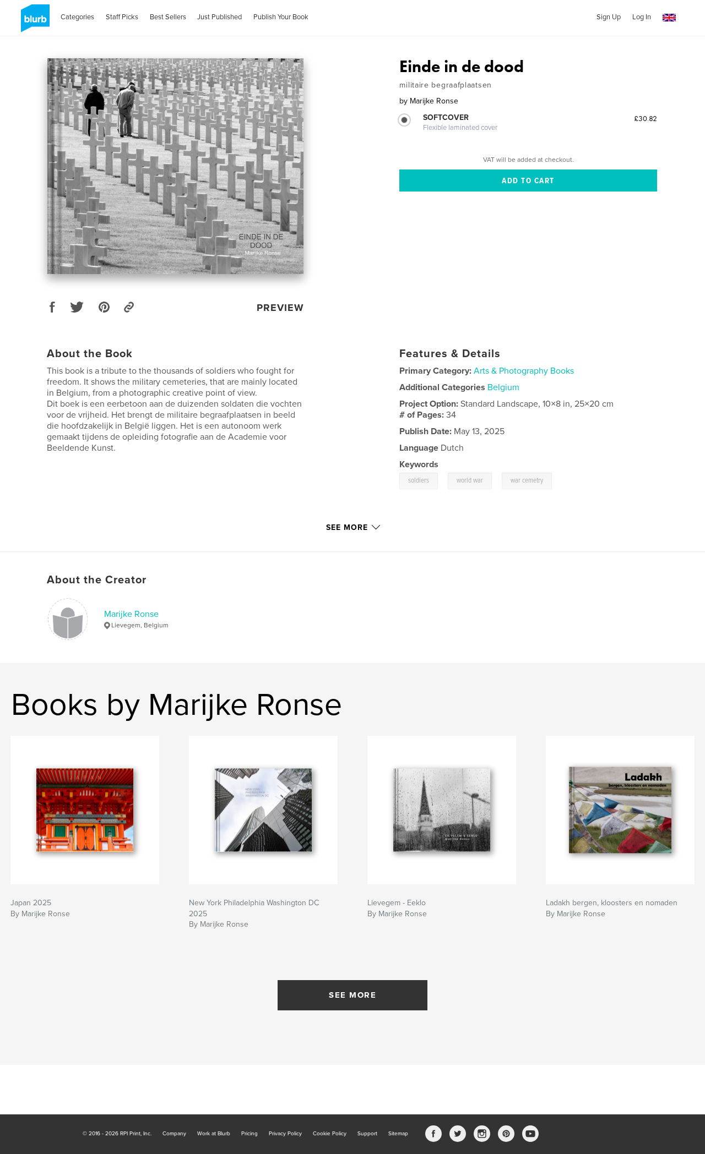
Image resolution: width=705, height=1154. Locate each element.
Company (174, 1133)
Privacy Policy (285, 1133)
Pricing (249, 1133)
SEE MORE (352, 995)
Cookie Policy (329, 1133)
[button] (669, 18)
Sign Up (608, 17)
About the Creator (97, 580)
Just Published (219, 17)
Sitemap (398, 1133)
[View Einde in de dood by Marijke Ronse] (175, 166)
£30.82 (645, 118)
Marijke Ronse (131, 614)
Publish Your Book (280, 17)
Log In (641, 17)
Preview (280, 308)
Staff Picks (122, 17)
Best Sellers (168, 17)
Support (367, 1133)
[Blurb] (33, 22)
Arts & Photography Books (524, 370)
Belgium (503, 387)
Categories (77, 17)
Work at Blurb (213, 1133)
